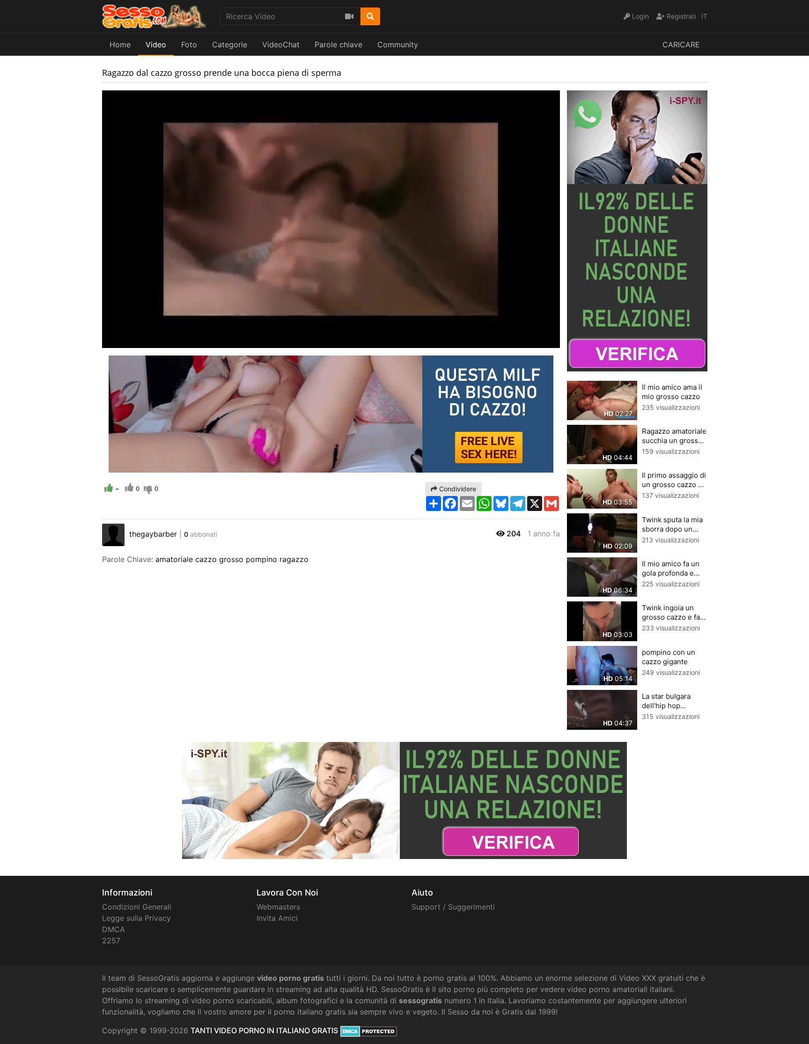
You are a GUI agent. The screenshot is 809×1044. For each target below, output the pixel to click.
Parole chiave (338, 44)
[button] (128, 341)
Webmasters (278, 906)
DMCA (113, 929)
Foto (189, 44)
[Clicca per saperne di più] (637, 230)
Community (397, 44)
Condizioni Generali (136, 906)
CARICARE (681, 44)
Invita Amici (277, 918)
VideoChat (281, 44)
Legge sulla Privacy (136, 918)
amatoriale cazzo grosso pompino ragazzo (232, 559)
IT (704, 16)
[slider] (128, 341)
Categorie (229, 44)
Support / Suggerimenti (453, 906)
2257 (111, 940)
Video (156, 44)
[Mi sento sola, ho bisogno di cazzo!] (331, 413)
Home (120, 44)
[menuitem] (531, 341)
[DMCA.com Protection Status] (368, 1030)
